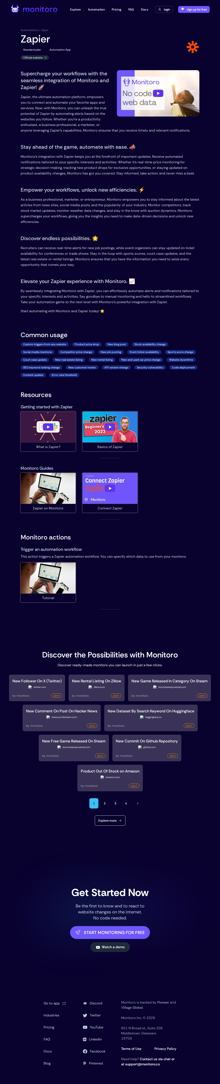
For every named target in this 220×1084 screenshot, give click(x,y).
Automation (96, 9)
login (167, 9)
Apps (44, 30)
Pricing (49, 1027)
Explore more (107, 820)
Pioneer (163, 1002)
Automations (29, 30)
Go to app (52, 1003)
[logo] (34, 9)
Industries (51, 1015)
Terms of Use (131, 1048)
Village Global (132, 1007)
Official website (33, 57)
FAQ (47, 1039)
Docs (48, 1051)
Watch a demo (113, 947)
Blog (47, 1063)
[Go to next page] (137, 803)
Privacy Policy (165, 1048)
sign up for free (197, 9)
